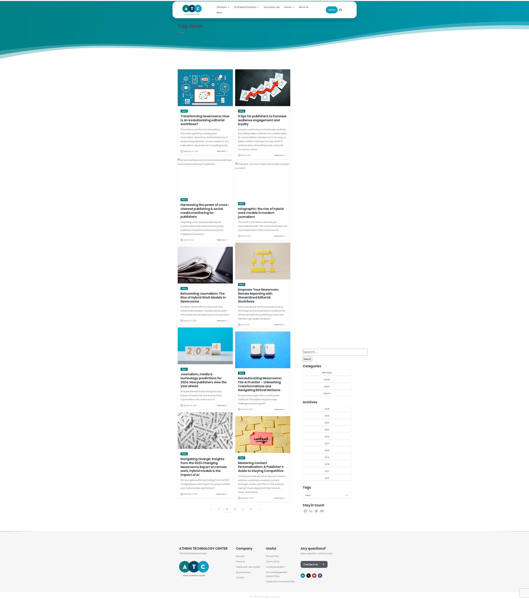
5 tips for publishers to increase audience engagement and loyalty (262, 120)
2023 (327, 429)
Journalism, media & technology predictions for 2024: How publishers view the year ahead (203, 380)
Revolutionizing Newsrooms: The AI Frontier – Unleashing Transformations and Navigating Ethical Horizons (260, 384)
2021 (327, 443)
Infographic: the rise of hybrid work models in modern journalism (261, 213)
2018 (327, 464)
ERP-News (327, 372)
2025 (327, 415)
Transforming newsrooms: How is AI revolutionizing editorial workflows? (204, 120)
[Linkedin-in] (303, 575)
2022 (327, 436)
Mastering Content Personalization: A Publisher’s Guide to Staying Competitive (261, 467)
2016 (327, 478)
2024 (327, 422)
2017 (327, 471)
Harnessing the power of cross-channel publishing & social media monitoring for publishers (204, 211)
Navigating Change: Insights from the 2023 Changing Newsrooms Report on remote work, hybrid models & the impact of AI (203, 467)
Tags (307, 487)
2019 (327, 457)
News (326, 386)
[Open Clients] (293, 7)
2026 (327, 409)
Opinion (327, 393)
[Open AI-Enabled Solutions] (258, 7)
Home (181, 32)
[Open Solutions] (229, 7)
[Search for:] (335, 352)
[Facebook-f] (320, 575)
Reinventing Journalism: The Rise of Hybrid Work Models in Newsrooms (203, 297)
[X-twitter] (308, 575)
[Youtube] (314, 575)
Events (327, 379)
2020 (327, 450)
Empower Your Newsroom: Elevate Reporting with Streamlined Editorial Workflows (258, 295)
